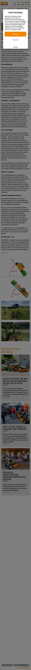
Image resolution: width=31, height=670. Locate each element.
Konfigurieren (15, 40)
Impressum (15, 47)
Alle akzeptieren (15, 34)
